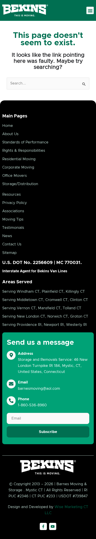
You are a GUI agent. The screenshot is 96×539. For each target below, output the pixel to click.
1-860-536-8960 (32, 405)
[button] (90, 10)
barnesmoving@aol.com (39, 388)
